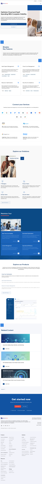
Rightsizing (6, 90)
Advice (31, 90)
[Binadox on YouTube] (5, 425)
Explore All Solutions (5, 202)
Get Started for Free (13, 24)
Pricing (10, 469)
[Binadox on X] (3, 425)
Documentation (3, 475)
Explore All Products (6, 292)
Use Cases (23, 449)
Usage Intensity (13, 74)
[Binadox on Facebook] (7, 425)
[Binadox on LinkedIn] (1, 425)
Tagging (10, 90)
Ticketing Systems (36, 90)
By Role (23, 437)
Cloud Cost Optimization (4, 437)
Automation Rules (33, 74)
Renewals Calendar (7, 74)
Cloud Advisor (28, 90)
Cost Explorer (28, 74)
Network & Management (12, 449)
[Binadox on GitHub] (9, 425)
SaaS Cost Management (4, 452)
